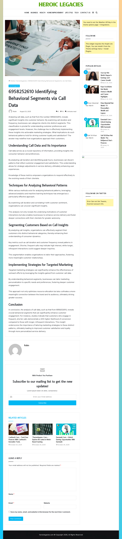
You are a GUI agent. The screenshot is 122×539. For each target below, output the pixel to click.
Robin (26, 345)
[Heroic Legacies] (61, 4)
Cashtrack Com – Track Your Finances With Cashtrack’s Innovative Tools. (18, 439)
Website (47, 503)
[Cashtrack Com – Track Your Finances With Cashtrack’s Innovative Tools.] (19, 429)
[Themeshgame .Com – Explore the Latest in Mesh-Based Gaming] (42, 429)
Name (11, 494)
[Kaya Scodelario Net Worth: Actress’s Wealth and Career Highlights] (92, 89)
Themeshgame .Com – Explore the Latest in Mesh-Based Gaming (41, 439)
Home (26, 13)
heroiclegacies (21, 81)
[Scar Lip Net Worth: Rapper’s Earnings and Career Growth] (92, 76)
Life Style (69, 13)
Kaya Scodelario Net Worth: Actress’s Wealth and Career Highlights (106, 92)
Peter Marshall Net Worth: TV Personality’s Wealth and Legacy (107, 108)
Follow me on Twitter (96, 193)
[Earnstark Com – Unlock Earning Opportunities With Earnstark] (66, 429)
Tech (76, 13)
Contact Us (85, 13)
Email (11, 503)
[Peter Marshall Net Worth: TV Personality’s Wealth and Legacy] (92, 106)
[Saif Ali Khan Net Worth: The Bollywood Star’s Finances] (92, 138)
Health (42, 13)
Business (34, 13)
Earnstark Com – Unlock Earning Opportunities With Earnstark (65, 439)
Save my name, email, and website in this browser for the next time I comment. (41, 512)
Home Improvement (55, 13)
